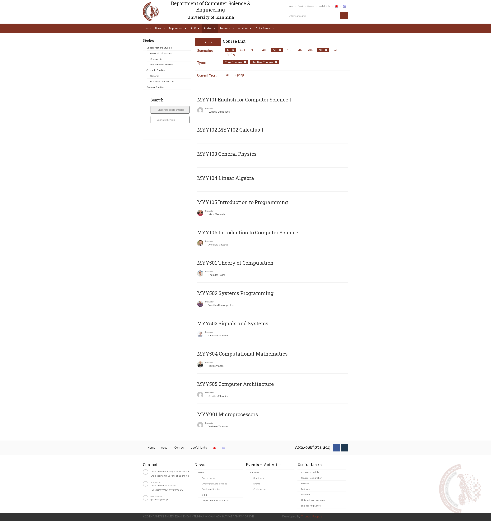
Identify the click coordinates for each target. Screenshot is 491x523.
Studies (207, 28)
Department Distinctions (215, 500)
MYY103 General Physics (227, 154)
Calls (204, 494)
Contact (310, 5)
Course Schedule (310, 472)
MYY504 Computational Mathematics (242, 353)
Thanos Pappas (311, 516)
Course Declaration (311, 477)
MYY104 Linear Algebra (225, 178)
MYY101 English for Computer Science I (244, 99)
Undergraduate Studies (159, 47)
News (158, 28)
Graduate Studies (156, 70)
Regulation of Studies (161, 64)
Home (290, 5)
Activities (243, 28)
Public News (208, 477)
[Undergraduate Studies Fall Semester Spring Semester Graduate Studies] (170, 110)
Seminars (258, 477)
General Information (161, 53)
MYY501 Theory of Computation (235, 262)
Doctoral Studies (155, 86)
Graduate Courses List (162, 81)
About (300, 5)
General (154, 75)
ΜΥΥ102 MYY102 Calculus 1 (230, 129)
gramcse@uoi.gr (159, 499)
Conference (259, 489)
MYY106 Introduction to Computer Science (247, 232)
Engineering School (311, 505)
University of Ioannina (313, 500)
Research (225, 28)
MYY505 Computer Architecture (235, 384)
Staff (193, 28)
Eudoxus (305, 488)
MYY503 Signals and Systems (232, 323)
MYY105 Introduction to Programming (242, 202)
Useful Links (324, 5)
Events (256, 483)
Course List (156, 58)
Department (176, 28)
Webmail (305, 494)
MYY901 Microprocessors (227, 414)
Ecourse (305, 483)
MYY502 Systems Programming (235, 293)
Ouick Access (263, 28)
